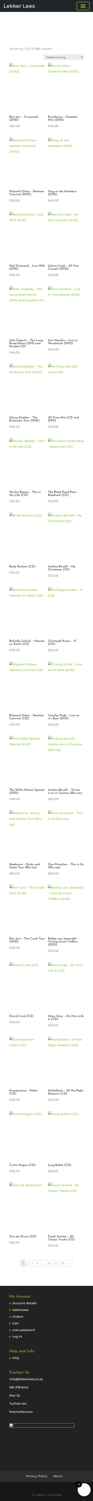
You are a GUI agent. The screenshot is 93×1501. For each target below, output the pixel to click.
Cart (15, 1323)
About (58, 1476)
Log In (17, 1336)
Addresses (20, 1310)
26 (49, 1263)
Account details (24, 1303)
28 (62, 1263)
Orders (17, 1317)
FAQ (15, 1358)
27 (56, 1263)
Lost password (23, 1330)
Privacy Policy (36, 1476)
